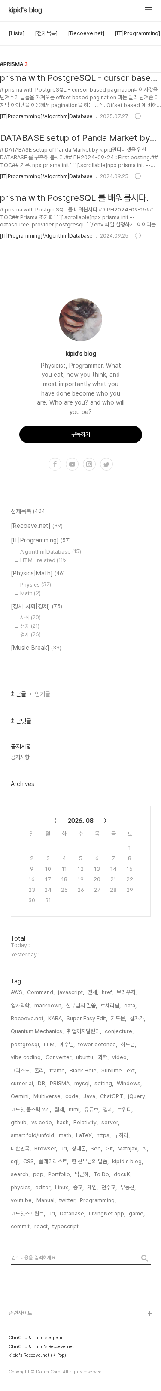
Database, (72, 1213)
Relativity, (85, 1122)
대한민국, (21, 1148)
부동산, (128, 1187)
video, (120, 1057)
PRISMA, (60, 1083)
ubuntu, (85, 1057)
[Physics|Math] (38, 573)
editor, (43, 1187)
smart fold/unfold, (33, 1135)
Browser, (45, 1148)
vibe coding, (26, 1057)
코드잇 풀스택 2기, (31, 1109)
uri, (64, 1148)
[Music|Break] (36, 647)
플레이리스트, (53, 1161)
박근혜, (82, 1174)
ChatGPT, (112, 1096)
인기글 (42, 694)
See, (96, 1148)
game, (137, 1213)
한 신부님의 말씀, (90, 1161)
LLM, (50, 1044)
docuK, (122, 1174)
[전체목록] (46, 33)
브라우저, (126, 992)
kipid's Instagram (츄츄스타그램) (47, 1355)
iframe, (57, 1070)
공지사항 (20, 757)
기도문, (118, 1018)
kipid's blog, (127, 1161)
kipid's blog (25, 10)
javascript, (71, 992)
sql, (15, 1161)
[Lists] (16, 33)
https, (104, 1135)
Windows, (129, 1083)
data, (130, 1005)
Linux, (62, 1187)
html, (75, 1109)
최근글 (18, 694)
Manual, (46, 1200)
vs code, (42, 1122)
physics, (21, 1187)
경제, (108, 1109)
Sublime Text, (118, 1070)
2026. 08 (81, 821)
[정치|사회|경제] (36, 606)
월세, (60, 1109)
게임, (92, 1187)
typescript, (66, 1226)
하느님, (128, 1044)
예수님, (67, 1044)
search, (20, 1174)
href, (107, 992)
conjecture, (119, 1031)
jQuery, (137, 1096)
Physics (35, 584)
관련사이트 (20, 1313)
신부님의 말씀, (81, 1005)
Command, (41, 992)
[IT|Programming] (137, 33)
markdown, (48, 1005)
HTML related (44, 560)
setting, (103, 1083)
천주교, (109, 1187)
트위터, (125, 1109)
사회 (30, 617)
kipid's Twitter (27, 1369)
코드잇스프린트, (28, 1213)
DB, (42, 1083)
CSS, (29, 1161)
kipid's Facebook (31, 1382)
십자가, (137, 1018)
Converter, (59, 1057)
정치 (29, 626)
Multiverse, (47, 1096)
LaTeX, (84, 1135)
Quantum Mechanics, (37, 1031)
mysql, (82, 1083)
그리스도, (21, 1070)
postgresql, (25, 1044)
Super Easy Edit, (87, 1018)
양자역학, (21, 1005)
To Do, (102, 1174)
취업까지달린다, (84, 1031)
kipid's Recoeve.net (34, 1341)
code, (72, 1096)
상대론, (79, 1148)
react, (41, 1226)
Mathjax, (128, 1148)
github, (19, 1122)
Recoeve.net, (28, 1018)
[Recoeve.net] (86, 33)
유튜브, (92, 1109)
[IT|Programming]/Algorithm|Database (46, 116)
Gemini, (20, 1096)
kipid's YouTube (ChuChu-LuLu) (48, 1328)
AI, (145, 1148)
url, (52, 1213)
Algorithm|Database (50, 551)
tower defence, (97, 1044)
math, (66, 1135)
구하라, (122, 1135)
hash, (63, 1122)
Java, (90, 1096)
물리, (39, 1070)
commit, (21, 1226)
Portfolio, (59, 1174)
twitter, (67, 1200)
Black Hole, (84, 1070)
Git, (110, 1148)
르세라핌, (110, 1005)
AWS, (17, 992)
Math (30, 593)
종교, (78, 1187)
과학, (103, 1057)
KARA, (55, 1018)
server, (110, 1122)
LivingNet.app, (107, 1213)
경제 (30, 634)
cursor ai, (22, 1083)
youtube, (22, 1200)
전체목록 (29, 511)
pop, (39, 1174)
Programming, (98, 1200)
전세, (93, 992)
